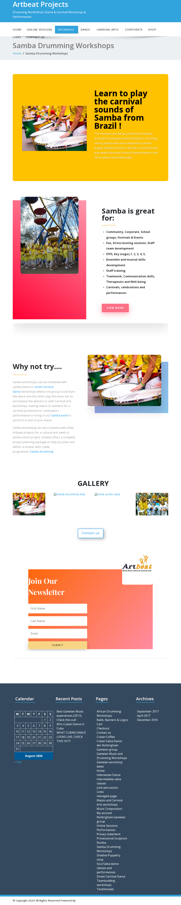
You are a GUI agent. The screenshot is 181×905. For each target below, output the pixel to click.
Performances (106, 830)
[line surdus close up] (29, 515)
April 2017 (143, 716)
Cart (99, 724)
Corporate (134, 29)
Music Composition (109, 809)
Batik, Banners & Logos (112, 720)
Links (100, 792)
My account (104, 813)
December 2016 (147, 720)
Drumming (66, 29)
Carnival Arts (108, 29)
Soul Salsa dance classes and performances (108, 868)
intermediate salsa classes (109, 781)
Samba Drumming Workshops (109, 849)
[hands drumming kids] (69, 495)
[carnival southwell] (152, 515)
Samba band (59, 415)
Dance (85, 29)
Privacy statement (108, 834)
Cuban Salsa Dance (109, 741)
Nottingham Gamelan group (111, 819)
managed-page (107, 796)
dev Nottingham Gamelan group (107, 747)
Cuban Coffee (106, 737)
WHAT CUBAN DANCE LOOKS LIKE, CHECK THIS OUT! (71, 737)
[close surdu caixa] (107, 495)
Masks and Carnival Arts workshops (109, 802)
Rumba (101, 843)
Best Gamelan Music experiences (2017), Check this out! (70, 715)
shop (152, 29)
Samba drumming (41, 451)
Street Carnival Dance (111, 876)
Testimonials (105, 889)
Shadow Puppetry (108, 855)
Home (17, 29)
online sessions (39, 29)
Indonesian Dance (109, 775)
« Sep (18, 762)
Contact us (91, 533)
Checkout (103, 728)
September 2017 (148, 711)
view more (115, 308)
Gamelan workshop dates (109, 764)
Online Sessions (107, 826)
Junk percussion (107, 788)
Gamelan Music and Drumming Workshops (112, 756)
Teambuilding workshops (106, 883)
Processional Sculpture (112, 838)
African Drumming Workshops (109, 713)
